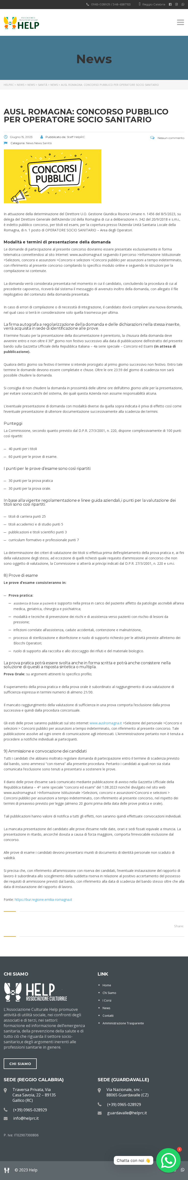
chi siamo (20, 1064)
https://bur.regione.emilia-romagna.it (43, 899)
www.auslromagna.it (106, 723)
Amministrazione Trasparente (123, 1023)
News (106, 1008)
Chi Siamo (109, 993)
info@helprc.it (26, 1118)
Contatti (108, 1016)
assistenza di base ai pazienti (34, 603)
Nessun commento (170, 138)
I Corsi (107, 1000)
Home (107, 985)
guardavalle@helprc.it (127, 1113)
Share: (179, 926)
